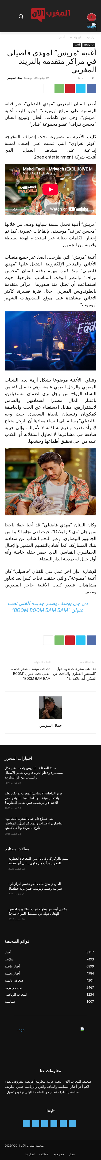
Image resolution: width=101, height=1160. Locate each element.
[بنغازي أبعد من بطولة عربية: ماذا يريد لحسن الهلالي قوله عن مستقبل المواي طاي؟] (82, 916)
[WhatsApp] (59, 88)
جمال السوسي (15, 77)
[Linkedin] (44, 1123)
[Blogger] (72, 1123)
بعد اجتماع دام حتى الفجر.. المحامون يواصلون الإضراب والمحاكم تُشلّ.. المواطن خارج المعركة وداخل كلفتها (33, 823)
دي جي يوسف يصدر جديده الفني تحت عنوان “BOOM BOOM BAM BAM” (30, 674)
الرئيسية (91, 37)
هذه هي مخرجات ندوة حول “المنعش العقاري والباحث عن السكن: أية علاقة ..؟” (74, 674)
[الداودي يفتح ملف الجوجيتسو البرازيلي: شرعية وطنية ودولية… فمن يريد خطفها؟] (82, 891)
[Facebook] (91, 88)
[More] (48, 88)
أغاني (61, 37)
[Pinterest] (70, 88)
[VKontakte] (26, 1123)
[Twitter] (80, 88)
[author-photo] (50, 719)
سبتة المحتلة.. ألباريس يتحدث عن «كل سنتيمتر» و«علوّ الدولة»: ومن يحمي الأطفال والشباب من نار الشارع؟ (34, 772)
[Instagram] (53, 1123)
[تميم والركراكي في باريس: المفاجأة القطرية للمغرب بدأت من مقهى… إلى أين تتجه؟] (82, 866)
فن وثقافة (75, 37)
